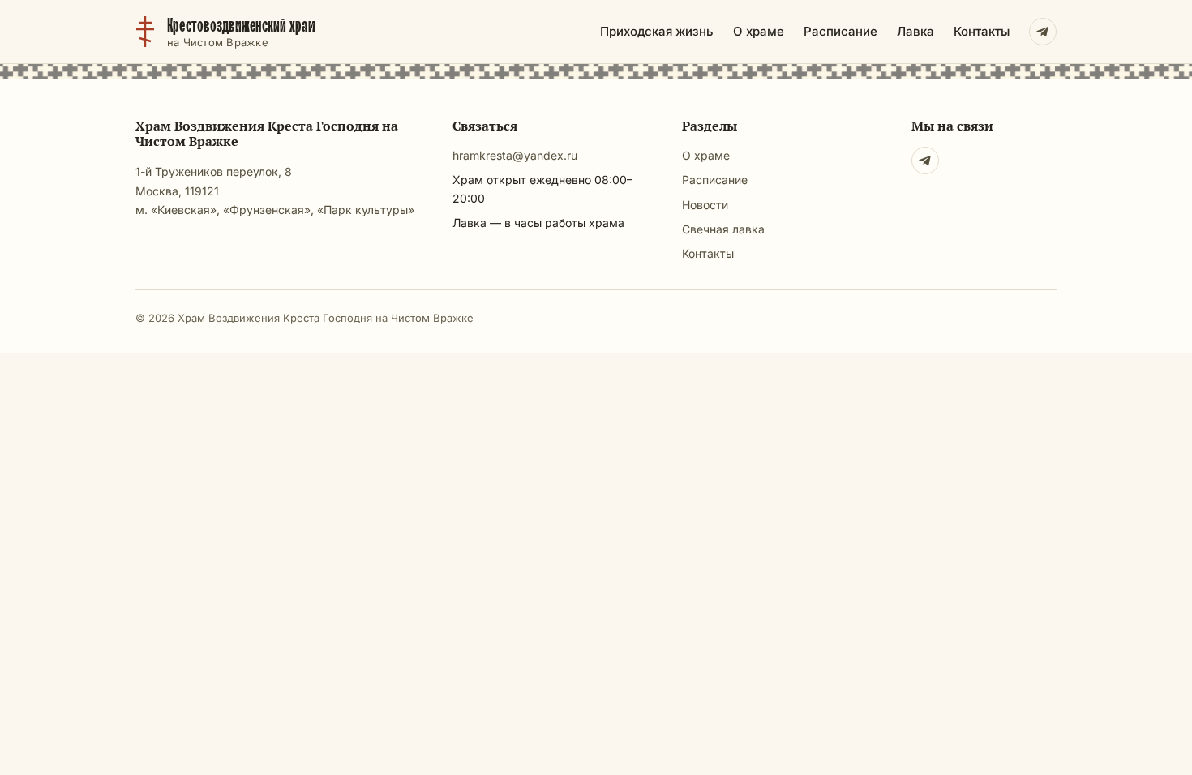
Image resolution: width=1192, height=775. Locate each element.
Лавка (915, 31)
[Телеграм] (925, 160)
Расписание (840, 31)
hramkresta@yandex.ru (514, 155)
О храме (758, 31)
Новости (705, 205)
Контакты (982, 31)
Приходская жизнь (657, 31)
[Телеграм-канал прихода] (1043, 31)
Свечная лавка (723, 229)
